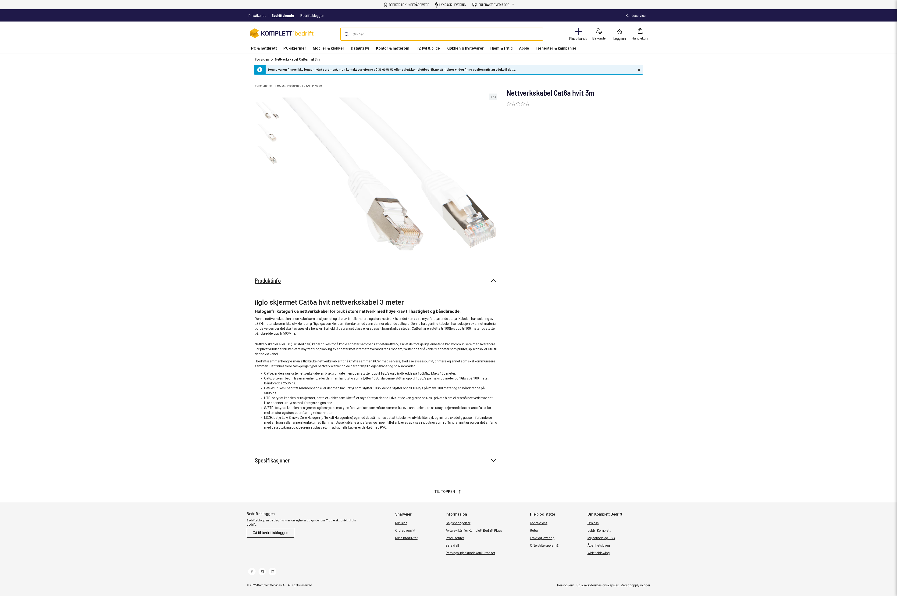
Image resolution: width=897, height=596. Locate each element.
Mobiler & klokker (328, 48)
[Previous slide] (285, 174)
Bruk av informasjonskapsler (598, 585)
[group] (389, 174)
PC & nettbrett (264, 48)
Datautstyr (360, 48)
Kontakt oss (538, 523)
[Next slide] (493, 174)
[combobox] (441, 34)
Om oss (593, 523)
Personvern (565, 585)
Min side (401, 523)
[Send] (346, 34)
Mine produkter (406, 538)
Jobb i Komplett (599, 530)
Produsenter (455, 538)
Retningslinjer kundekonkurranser (470, 553)
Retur (534, 530)
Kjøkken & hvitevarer (465, 48)
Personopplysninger (635, 585)
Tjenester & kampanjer (556, 48)
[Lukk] (638, 69)
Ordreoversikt (405, 530)
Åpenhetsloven (598, 545)
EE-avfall (452, 545)
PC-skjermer (294, 48)
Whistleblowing (598, 553)
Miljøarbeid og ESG (601, 538)
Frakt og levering (542, 538)
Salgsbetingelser (458, 523)
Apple (524, 48)
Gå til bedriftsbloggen (270, 533)
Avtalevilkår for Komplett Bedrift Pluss (474, 530)
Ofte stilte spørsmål (544, 545)
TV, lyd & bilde (428, 48)
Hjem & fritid (501, 48)
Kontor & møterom (392, 48)
